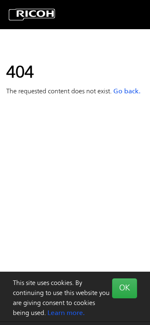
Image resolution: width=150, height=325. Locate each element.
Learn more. (66, 313)
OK (124, 288)
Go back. (126, 91)
